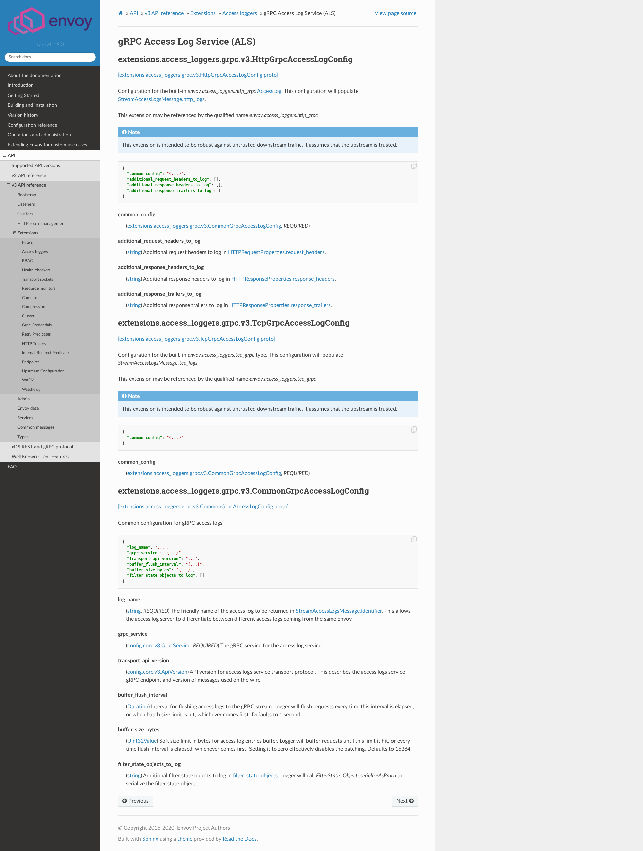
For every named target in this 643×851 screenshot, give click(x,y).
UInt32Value (142, 741)
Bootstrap (26, 195)
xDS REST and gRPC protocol (42, 446)
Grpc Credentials (37, 325)
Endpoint (30, 362)
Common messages (36, 427)
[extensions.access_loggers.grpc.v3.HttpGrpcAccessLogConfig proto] (198, 75)
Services (25, 418)
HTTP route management (41, 224)
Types (23, 437)
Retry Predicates (36, 334)
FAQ (12, 466)
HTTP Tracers (34, 344)
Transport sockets (37, 279)
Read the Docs (240, 839)
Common (30, 298)
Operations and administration (39, 134)
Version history (23, 115)
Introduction (21, 85)
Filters (27, 242)
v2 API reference (29, 175)
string (134, 252)
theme (184, 839)
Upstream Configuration (43, 371)
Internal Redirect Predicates (46, 353)
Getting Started (23, 95)
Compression (33, 307)
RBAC (27, 261)
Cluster (28, 316)
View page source (395, 13)
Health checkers (36, 270)
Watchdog (31, 389)
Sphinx (150, 839)
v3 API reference (29, 185)
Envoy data (28, 408)
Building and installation (32, 105)
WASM (28, 380)
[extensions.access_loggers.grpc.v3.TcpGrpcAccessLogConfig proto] (196, 339)
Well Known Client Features (40, 456)
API (11, 155)
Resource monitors (38, 288)
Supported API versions (36, 165)
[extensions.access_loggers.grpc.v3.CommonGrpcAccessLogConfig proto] (203, 506)
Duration (137, 706)
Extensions (27, 233)
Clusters (25, 214)
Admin (23, 399)
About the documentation (35, 75)
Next (402, 801)
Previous (138, 801)
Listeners (26, 204)
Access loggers (35, 252)
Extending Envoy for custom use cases (47, 144)
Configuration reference (32, 125)
